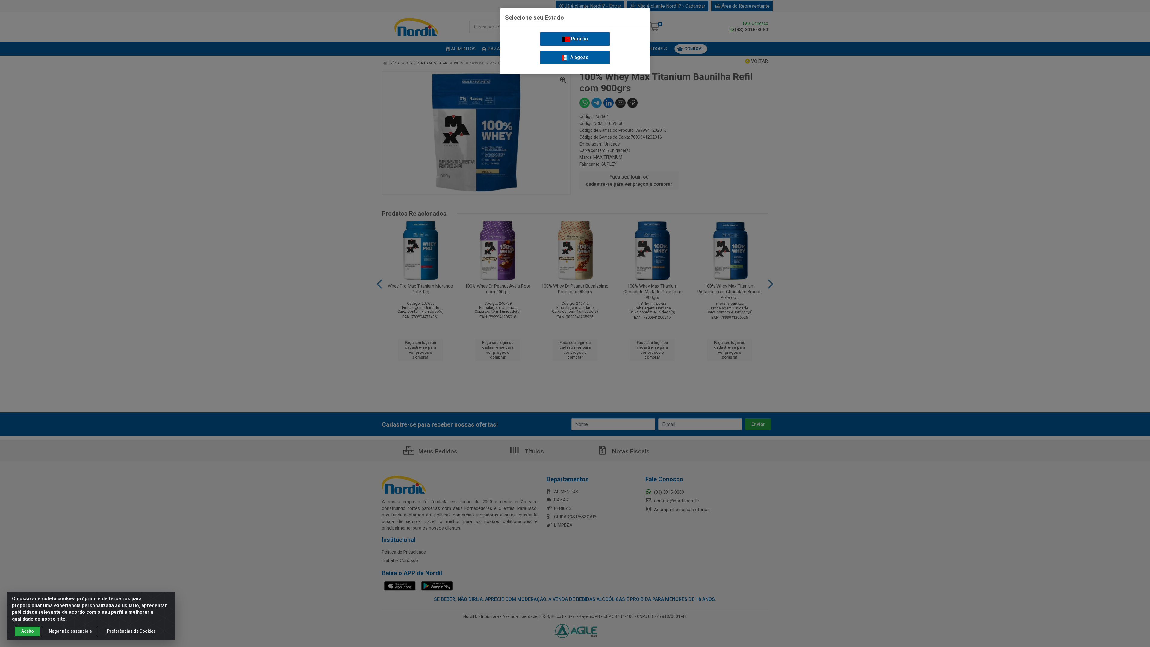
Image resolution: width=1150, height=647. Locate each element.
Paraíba (579, 39)
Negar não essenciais (70, 631)
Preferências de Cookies (131, 631)
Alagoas (578, 57)
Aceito (27, 631)
